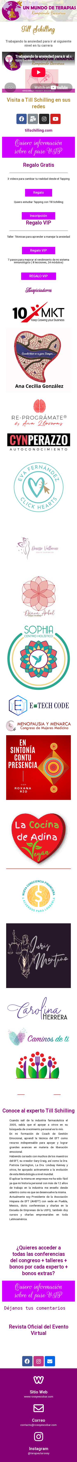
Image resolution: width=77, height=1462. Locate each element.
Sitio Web (38, 1392)
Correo (38, 1420)
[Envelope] (50, 1361)
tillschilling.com (38, 130)
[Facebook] (21, 119)
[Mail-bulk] (33, 119)
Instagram (38, 1448)
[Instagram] (44, 119)
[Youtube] (55, 119)
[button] (38, 147)
